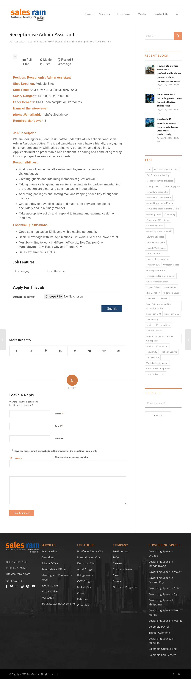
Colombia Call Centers (163, 655)
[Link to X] (179, 674)
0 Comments (35, 41)
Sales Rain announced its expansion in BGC (158, 306)
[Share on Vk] (89, 351)
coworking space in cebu (164, 588)
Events (117, 581)
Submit (111, 308)
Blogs (116, 575)
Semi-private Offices (54, 569)
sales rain (105, 41)
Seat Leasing (152, 319)
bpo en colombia (159, 632)
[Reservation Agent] (3, 339)
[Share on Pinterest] (46, 351)
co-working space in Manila (159, 203)
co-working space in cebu (158, 197)
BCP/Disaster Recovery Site (58, 603)
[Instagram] (22, 586)
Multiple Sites (86, 41)
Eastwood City (86, 563)
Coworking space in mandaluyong (161, 564)
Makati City (84, 587)
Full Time (72, 41)
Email (58, 426)
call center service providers (159, 180)
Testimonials (121, 551)
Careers (118, 563)
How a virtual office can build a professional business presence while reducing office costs (169, 73)
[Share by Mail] (118, 351)
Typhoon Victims (169, 351)
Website (59, 438)
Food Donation (153, 253)
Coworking (170, 214)
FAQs (116, 557)
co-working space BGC (157, 191)
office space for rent (155, 270)
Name (59, 413)
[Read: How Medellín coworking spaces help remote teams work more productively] (150, 123)
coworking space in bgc (163, 594)
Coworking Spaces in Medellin (161, 641)
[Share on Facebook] (17, 351)
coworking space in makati (165, 572)
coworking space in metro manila (165, 612)
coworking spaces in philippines (161, 602)
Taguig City (151, 351)
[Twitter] (11, 586)
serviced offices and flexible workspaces (159, 338)
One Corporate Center (157, 281)
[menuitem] (87, 14)
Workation (47, 597)
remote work (170, 287)
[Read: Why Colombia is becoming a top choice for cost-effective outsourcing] (150, 98)
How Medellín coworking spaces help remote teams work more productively (167, 127)
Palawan (82, 599)
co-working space (171, 186)
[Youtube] (33, 586)
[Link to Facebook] (173, 674)
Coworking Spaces (155, 236)
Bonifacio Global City (90, 551)
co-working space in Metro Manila (162, 208)
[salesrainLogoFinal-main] (28, 14)
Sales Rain (151, 298)
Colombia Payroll (159, 626)
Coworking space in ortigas (161, 553)
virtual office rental (155, 374)
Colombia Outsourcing (163, 649)
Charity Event (152, 186)
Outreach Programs (125, 587)
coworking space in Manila (159, 231)
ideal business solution (157, 259)
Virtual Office (152, 357)
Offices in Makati (171, 264)
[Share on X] (31, 351)
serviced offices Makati (157, 346)
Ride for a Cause (171, 292)
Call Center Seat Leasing (157, 175)
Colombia (83, 605)
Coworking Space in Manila (165, 620)
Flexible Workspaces (156, 248)
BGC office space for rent (166, 169)
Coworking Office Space (157, 220)
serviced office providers (158, 325)
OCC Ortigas (85, 581)
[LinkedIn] (17, 586)
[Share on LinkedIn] (60, 351)
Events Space (49, 585)
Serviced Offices (154, 330)
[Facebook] (6, 586)
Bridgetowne (85, 575)
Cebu (80, 593)
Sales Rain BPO (153, 313)
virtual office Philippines (158, 368)
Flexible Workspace (155, 242)
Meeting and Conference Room (56, 577)
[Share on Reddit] (104, 351)
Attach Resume (24, 296)
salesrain (164, 298)
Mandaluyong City (88, 557)
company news (153, 214)
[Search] (177, 14)
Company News (122, 569)
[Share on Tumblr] (75, 351)
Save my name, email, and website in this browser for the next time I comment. (56, 450)
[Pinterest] (27, 586)
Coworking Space (154, 225)
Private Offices (153, 287)
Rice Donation (153, 292)
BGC (148, 169)
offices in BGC (153, 264)
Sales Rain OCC (172, 313)
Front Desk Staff (57, 41)
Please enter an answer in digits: (71, 457)
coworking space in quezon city (161, 580)
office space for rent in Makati (160, 275)
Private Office (49, 563)
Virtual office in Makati (157, 363)
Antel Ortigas (85, 569)
